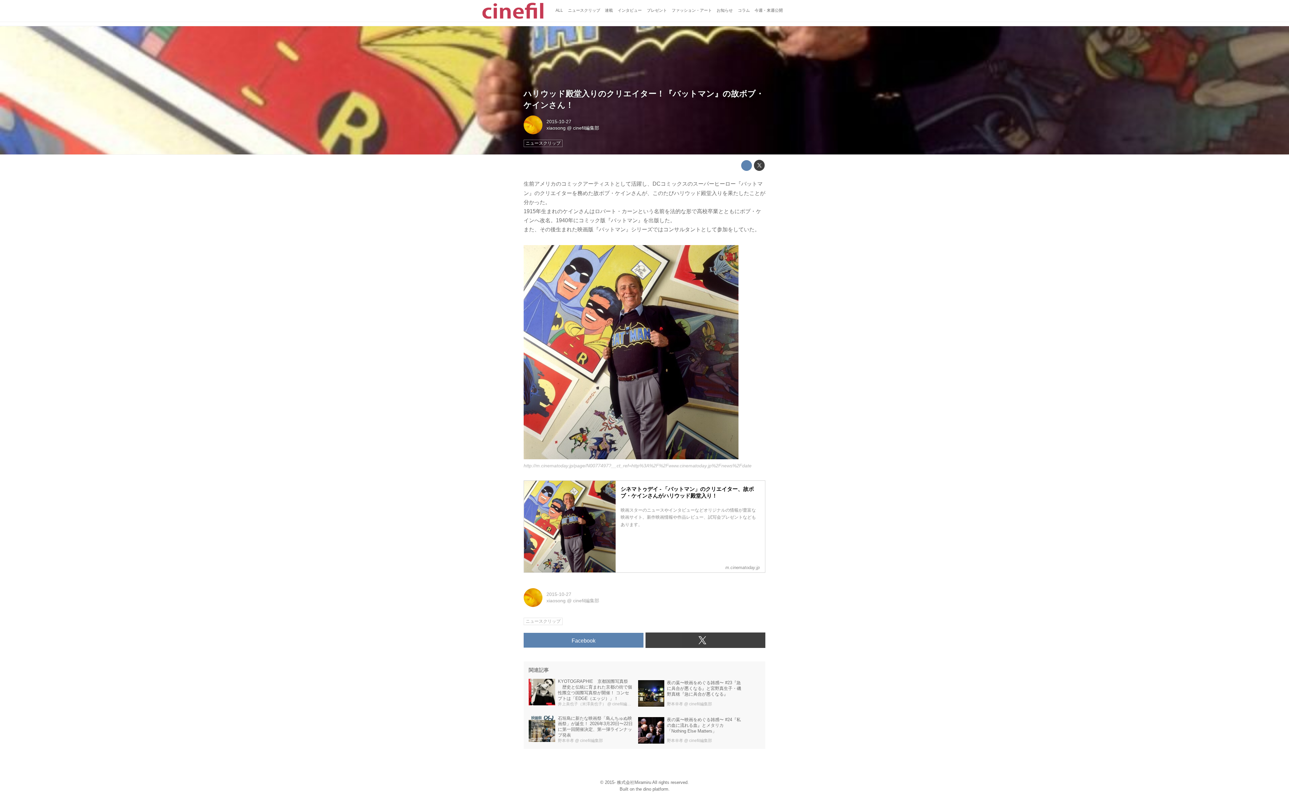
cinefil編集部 (586, 128)
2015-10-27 (558, 121)
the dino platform (652, 789)
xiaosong (556, 128)
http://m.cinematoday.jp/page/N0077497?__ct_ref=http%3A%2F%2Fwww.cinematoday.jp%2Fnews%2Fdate (638, 465)
